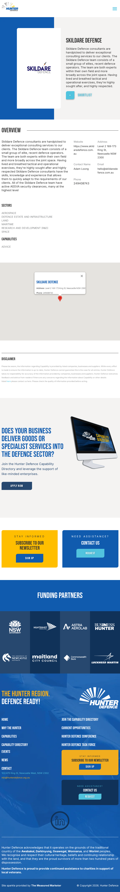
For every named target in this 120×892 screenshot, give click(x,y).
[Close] (82, 276)
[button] (115, 8)
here (9, 381)
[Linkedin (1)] (60, 820)
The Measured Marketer (46, 885)
